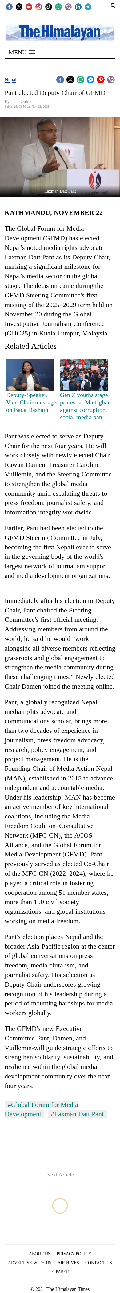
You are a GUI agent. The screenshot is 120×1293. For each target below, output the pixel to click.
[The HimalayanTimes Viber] (68, 6)
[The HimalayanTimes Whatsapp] (58, 6)
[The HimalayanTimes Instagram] (39, 6)
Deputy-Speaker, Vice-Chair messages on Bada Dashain (32, 402)
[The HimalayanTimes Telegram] (88, 6)
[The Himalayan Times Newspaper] (60, 32)
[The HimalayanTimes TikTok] (49, 6)
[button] (22, 52)
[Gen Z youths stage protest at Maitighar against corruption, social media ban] (84, 375)
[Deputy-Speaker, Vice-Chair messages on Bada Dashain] (30, 375)
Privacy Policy (74, 1254)
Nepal (10, 79)
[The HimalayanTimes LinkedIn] (78, 6)
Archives (68, 1263)
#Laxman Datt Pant (77, 1114)
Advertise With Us (29, 1263)
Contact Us (98, 1263)
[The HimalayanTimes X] (19, 6)
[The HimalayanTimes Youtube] (29, 6)
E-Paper (60, 1272)
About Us (39, 1254)
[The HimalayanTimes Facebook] (9, 6)
